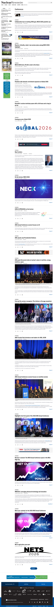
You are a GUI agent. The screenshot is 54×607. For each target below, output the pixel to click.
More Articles (33, 568)
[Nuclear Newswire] (45, 602)
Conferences (17, 43)
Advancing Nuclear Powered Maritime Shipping (32, 405)
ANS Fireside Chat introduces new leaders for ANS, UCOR (30, 337)
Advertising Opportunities (34, 599)
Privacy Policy (35, 606)
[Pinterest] (42, 602)
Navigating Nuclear (41, 599)
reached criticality (46, 53)
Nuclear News (25, 23)
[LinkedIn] (34, 602)
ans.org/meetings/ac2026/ (47, 536)
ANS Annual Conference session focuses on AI (27, 225)
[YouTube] (39, 602)
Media (47, 606)
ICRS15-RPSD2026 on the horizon (24, 209)
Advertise (18, 4)
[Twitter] (32, 602)
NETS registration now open (22, 544)
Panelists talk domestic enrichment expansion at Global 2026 (31, 81)
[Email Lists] (47, 602)
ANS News (25, 66)
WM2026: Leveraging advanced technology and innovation (30, 491)
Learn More (22, 16)
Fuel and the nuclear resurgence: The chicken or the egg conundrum (33, 301)
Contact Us (46, 599)
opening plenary (47, 440)
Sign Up (9, 4)
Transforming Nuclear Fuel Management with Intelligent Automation (4, 21)
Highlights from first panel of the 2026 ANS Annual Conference (32, 416)
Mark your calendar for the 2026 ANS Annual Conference (30, 510)
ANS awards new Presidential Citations (25, 238)
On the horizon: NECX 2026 (22, 177)
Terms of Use (39, 606)
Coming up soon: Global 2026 (23, 119)
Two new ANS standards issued (5, 38)
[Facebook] (29, 602)
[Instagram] (37, 602)
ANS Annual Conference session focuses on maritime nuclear (31, 377)
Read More (50, 503)
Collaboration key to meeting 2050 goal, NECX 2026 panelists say (32, 22)
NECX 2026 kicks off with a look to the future (27, 65)
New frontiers (18, 152)
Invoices (44, 606)
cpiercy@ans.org (48, 166)
